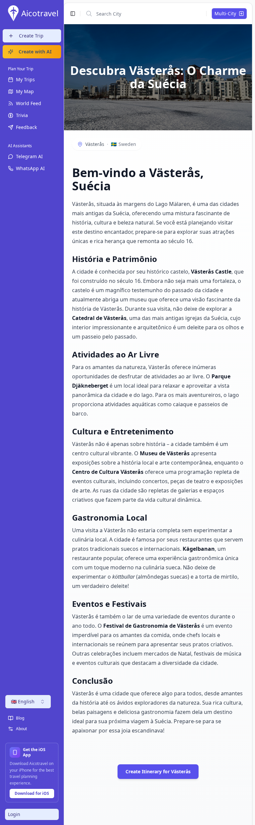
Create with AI (35, 51)
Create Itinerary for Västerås (158, 771)
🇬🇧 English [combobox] (23, 701)
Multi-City (225, 13)
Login (14, 814)
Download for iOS (32, 793)
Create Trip (31, 35)
